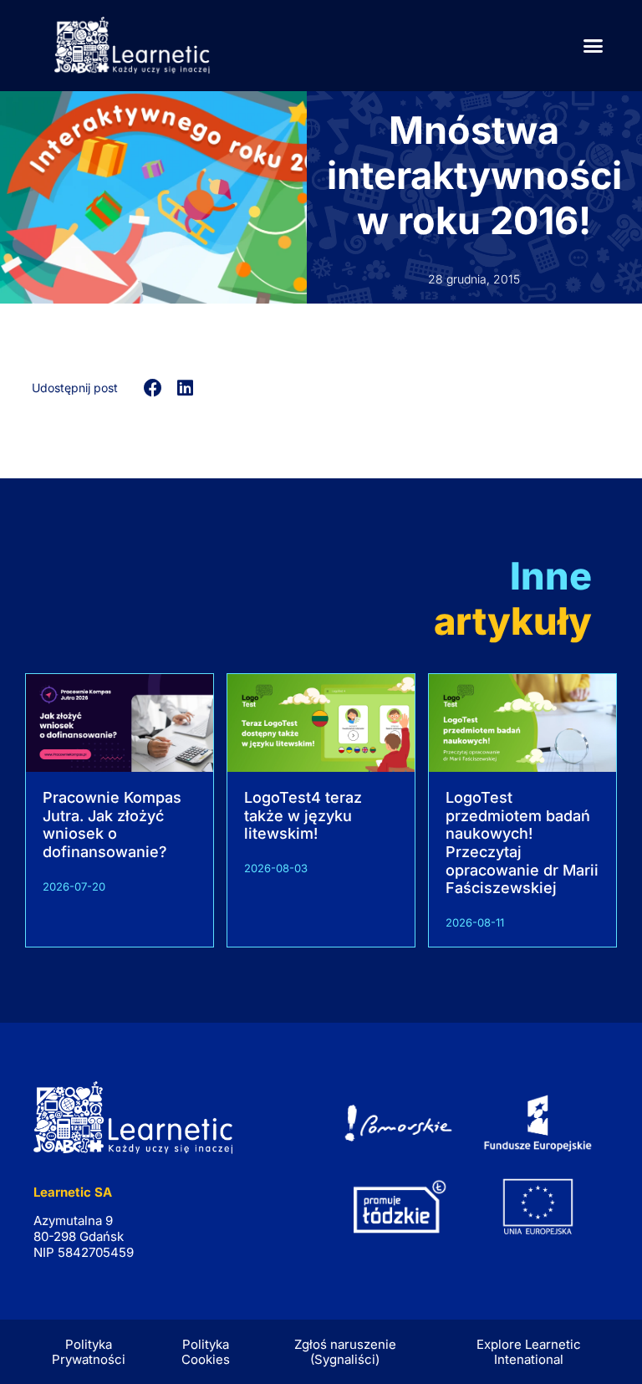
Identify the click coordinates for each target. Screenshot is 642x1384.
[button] (593, 46)
